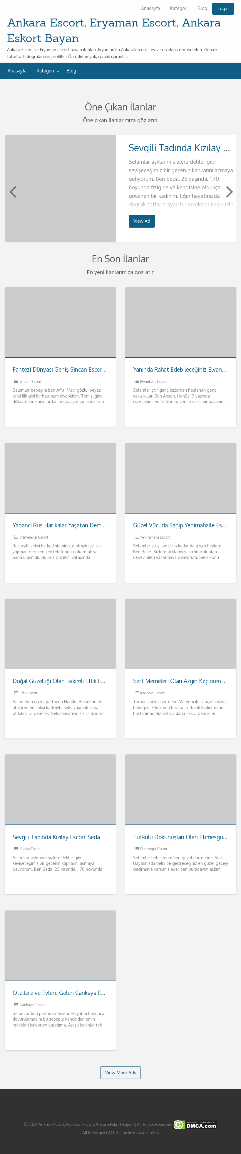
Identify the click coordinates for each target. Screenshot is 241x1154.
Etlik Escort (28, 693)
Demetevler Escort (34, 537)
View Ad (141, 221)
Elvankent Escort (153, 381)
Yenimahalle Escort (155, 537)
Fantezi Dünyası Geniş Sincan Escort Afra (65, 369)
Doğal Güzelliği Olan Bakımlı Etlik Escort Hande (72, 681)
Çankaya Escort (32, 1005)
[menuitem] (150, 9)
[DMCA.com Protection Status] (195, 1124)
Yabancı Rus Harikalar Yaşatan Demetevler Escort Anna (82, 525)
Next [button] (229, 191)
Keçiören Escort (152, 693)
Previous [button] (12, 191)
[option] (121, 188)
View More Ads (120, 1072)
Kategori (179, 8)
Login (223, 8)
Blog (202, 8)
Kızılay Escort (30, 849)
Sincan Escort (30, 381)
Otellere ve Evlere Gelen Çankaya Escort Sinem (72, 992)
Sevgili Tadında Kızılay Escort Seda (56, 837)
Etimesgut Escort (153, 849)
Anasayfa (150, 8)
